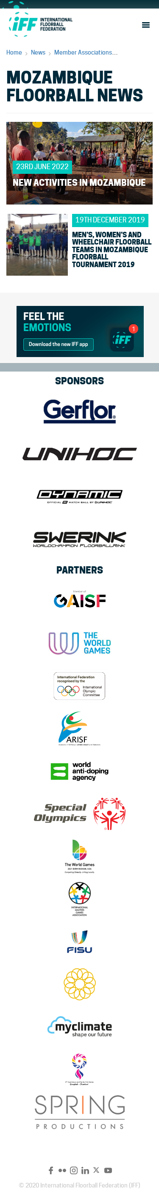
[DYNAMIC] (79, 497)
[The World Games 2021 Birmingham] (79, 856)
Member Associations (83, 52)
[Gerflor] (79, 411)
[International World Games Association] (79, 643)
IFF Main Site (40, 24)
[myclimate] (79, 1027)
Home (14, 52)
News (38, 52)
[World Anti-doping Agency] (79, 771)
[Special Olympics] (79, 814)
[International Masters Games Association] (79, 899)
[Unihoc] (79, 454)
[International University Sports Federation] (79, 941)
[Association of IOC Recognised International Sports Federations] (79, 728)
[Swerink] (79, 539)
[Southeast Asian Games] (79, 984)
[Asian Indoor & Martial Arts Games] (79, 1069)
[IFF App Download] (80, 330)
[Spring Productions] (79, 1112)
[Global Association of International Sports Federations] (79, 600)
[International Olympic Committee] (79, 686)
